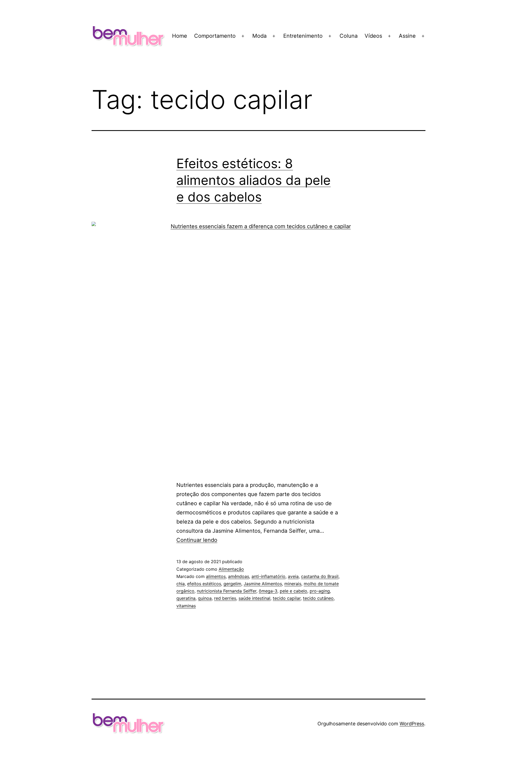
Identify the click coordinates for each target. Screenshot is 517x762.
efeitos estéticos (204, 583)
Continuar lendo (196, 540)
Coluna (349, 36)
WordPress (412, 723)
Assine (407, 36)
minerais (292, 583)
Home (179, 36)
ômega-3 (268, 591)
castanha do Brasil (319, 576)
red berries (225, 598)
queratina (185, 598)
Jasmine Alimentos (263, 583)
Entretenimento (303, 36)
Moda (259, 36)
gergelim (232, 583)
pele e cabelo (293, 591)
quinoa (205, 598)
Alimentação (231, 569)
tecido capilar (287, 598)
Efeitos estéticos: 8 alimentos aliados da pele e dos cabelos (253, 180)
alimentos (216, 576)
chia (180, 583)
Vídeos (373, 36)
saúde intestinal (254, 598)
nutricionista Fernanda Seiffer (226, 591)
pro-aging (320, 591)
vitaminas (186, 605)
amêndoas (238, 576)
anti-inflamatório (268, 576)
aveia (293, 576)
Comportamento (215, 36)
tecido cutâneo (318, 598)
